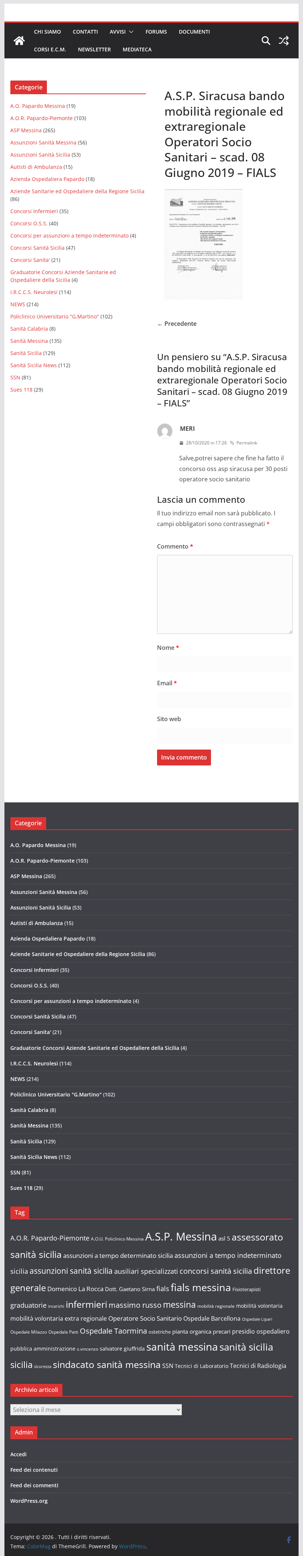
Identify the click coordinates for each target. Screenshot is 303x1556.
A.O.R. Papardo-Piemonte (41, 118)
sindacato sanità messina (107, 1364)
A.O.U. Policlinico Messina (117, 1239)
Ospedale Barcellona (212, 1318)
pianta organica (191, 1331)
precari (222, 1331)
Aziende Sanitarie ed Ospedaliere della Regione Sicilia (77, 191)
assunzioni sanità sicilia (71, 1271)
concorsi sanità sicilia (216, 1271)
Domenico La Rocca (75, 1288)
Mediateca (137, 49)
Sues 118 (21, 389)
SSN (15, 377)
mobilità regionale (216, 1306)
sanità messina (182, 1347)
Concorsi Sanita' (30, 259)
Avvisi (118, 31)
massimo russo (135, 1305)
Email (167, 683)
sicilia (21, 1364)
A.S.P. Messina (181, 1236)
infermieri (86, 1304)
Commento (175, 546)
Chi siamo (47, 31)
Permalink (246, 443)
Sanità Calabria (29, 328)
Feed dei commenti (34, 1485)
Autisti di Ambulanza (36, 166)
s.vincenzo (87, 1349)
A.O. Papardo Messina (37, 105)
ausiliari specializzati (146, 1271)
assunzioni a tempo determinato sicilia (118, 1255)
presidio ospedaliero (261, 1331)
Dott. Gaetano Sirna (130, 1289)
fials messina (201, 1287)
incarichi (56, 1306)
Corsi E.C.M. (50, 49)
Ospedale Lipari (257, 1319)
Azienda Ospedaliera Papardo (47, 178)
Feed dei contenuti (34, 1469)
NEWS (17, 304)
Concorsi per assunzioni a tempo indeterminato (69, 235)
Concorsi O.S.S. (29, 223)
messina (179, 1304)
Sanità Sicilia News (33, 365)
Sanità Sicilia (26, 352)
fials (162, 1288)
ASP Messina (26, 130)
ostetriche (160, 1331)
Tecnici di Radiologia (258, 1366)
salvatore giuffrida (122, 1348)
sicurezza (42, 1366)
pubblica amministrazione (42, 1348)
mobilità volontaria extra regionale (58, 1318)
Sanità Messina (29, 340)
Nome (168, 648)
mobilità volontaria (259, 1305)
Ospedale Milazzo (28, 1332)
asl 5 (224, 1238)
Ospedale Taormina (113, 1331)
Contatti (85, 31)
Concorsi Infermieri (34, 211)
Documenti (194, 31)
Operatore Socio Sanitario (145, 1318)
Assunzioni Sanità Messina (43, 142)
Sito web (169, 719)
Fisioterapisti (246, 1289)
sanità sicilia (246, 1347)
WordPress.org (29, 1500)
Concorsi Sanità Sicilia (37, 247)
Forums (156, 31)
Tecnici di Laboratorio (201, 1365)
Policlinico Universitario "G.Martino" (54, 316)
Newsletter (94, 49)
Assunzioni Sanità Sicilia (40, 154)
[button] (130, 32)
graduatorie (28, 1305)
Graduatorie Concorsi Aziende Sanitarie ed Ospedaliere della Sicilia (94, 1047)
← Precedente (177, 324)
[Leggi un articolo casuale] (284, 41)
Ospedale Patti (63, 1332)
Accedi (18, 1454)
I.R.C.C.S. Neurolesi (34, 292)
